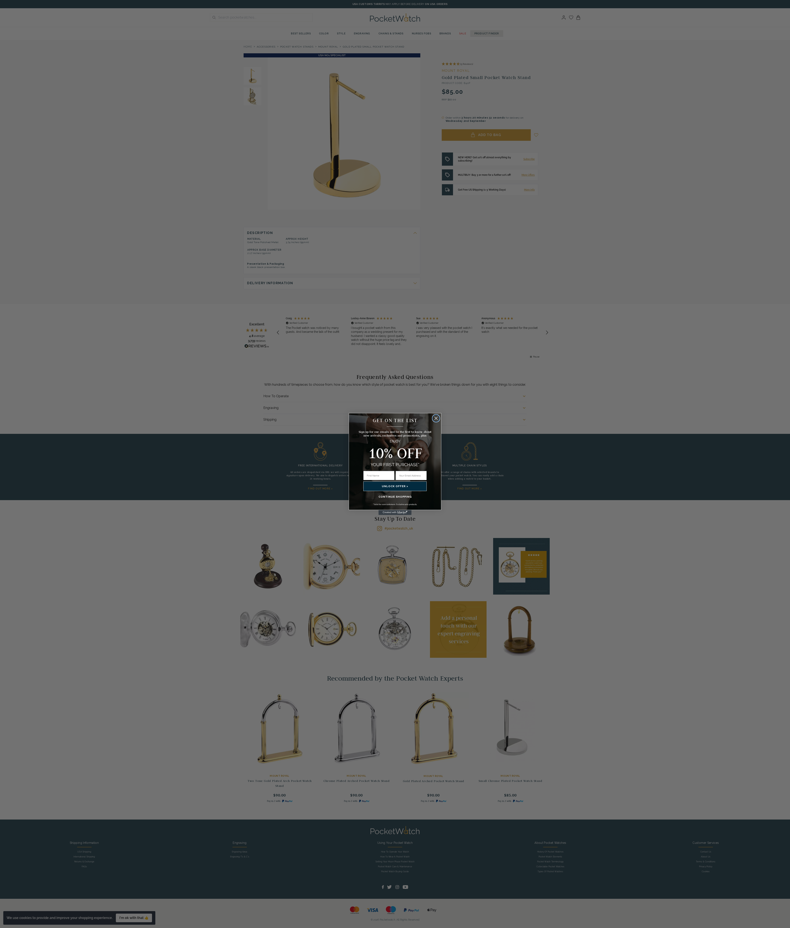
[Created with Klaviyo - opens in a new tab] (395, 512)
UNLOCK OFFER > (395, 486)
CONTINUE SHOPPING (395, 496)
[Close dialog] (436, 418)
